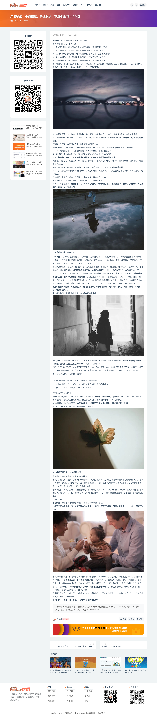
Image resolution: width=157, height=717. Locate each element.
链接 (140, 619)
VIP (82, 5)
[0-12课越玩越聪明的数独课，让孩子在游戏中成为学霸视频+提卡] (19, 157)
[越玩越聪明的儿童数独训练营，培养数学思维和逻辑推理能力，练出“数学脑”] (19, 174)
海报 (132, 619)
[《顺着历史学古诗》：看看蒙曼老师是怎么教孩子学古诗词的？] (19, 137)
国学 (58, 5)
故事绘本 (51, 696)
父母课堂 (88, 691)
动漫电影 (51, 701)
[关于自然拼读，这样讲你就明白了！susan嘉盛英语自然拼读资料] (19, 164)
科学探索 (70, 696)
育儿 (16, 21)
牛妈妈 (62, 619)
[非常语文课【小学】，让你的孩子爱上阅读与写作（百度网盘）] (19, 127)
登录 (144, 5)
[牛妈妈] (11, 21)
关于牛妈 (98, 5)
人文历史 (70, 691)
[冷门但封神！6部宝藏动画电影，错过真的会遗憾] (60, 663)
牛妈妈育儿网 (67, 713)
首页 (63, 35)
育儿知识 (88, 696)
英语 (52, 5)
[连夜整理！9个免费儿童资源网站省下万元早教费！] (110, 663)
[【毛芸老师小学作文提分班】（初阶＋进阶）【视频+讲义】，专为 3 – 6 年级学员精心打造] (19, 147)
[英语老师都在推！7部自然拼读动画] (136, 663)
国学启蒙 (51, 691)
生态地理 (70, 701)
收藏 (124, 619)
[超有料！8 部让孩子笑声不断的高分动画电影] (85, 663)
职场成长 (88, 701)
